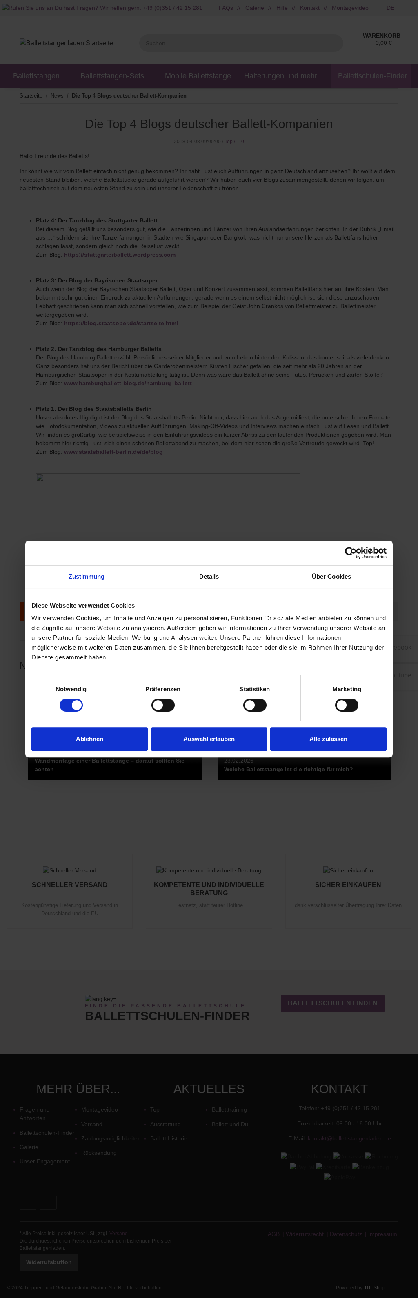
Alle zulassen (328, 738)
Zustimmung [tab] (87, 576)
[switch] (163, 705)
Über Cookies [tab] (331, 576)
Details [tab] (209, 576)
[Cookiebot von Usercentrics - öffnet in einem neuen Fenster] (351, 553)
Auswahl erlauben (209, 738)
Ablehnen (89, 738)
